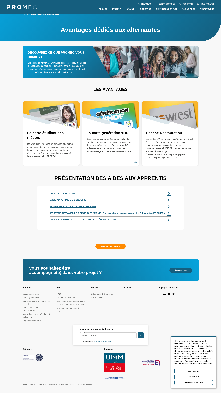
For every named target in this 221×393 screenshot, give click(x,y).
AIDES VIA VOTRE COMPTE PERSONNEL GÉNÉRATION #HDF (84, 219)
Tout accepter (193, 371)
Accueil (25, 14)
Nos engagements (31, 297)
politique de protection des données (199, 364)
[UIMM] (114, 362)
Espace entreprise (167, 4)
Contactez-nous (181, 270)
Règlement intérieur (32, 321)
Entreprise (145, 9)
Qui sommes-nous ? (32, 294)
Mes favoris (187, 4)
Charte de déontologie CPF (69, 308)
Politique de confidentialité (47, 385)
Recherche (146, 4)
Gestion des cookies (84, 385)
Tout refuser (194, 377)
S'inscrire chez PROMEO (110, 246)
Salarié (130, 9)
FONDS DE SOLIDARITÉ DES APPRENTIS (73, 206)
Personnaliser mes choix (193, 382)
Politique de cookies (66, 385)
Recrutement (207, 9)
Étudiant (116, 9)
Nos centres (188, 9)
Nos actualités (96, 297)
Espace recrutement (66, 297)
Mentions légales (29, 385)
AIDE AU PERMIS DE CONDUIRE (68, 200)
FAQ (59, 294)
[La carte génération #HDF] (110, 133)
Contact (60, 311)
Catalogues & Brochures (101, 294)
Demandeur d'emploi (166, 9)
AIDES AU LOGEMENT (62, 193)
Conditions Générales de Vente (71, 301)
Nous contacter (207, 4)
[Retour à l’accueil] (22, 7)
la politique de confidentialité (102, 341)
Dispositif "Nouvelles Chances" (71, 304)
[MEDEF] (151, 362)
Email (84, 332)
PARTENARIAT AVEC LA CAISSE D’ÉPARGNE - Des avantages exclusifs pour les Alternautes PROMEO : (107, 213)
